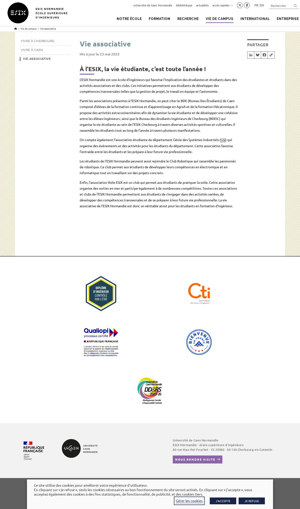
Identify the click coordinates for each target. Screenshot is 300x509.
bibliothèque (184, 5)
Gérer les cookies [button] (189, 500)
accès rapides (220, 5)
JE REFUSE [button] (251, 501)
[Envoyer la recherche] (295, 5)
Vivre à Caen (32, 50)
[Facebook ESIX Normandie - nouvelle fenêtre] (247, 5)
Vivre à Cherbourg (37, 41)
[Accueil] (15, 28)
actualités (202, 5)
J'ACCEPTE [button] (223, 501)
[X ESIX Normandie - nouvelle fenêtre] (240, 5)
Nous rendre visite (195, 459)
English (262, 5)
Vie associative (48, 28)
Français (256, 5)
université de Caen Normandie (152, 5)
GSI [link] (223, 140)
